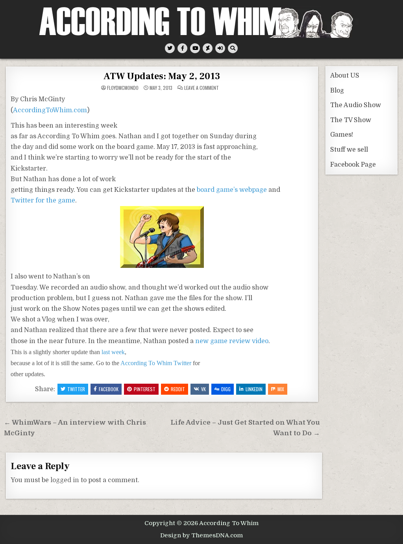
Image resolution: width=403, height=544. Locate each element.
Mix (280, 389)
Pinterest (144, 389)
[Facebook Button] (182, 48)
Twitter (76, 389)
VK (203, 389)
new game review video (231, 341)
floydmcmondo (123, 87)
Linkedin (254, 389)
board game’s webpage (232, 189)
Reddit (178, 389)
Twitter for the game (43, 200)
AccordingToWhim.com (50, 110)
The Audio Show (355, 105)
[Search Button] (233, 48)
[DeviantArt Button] (208, 48)
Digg (226, 389)
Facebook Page (353, 164)
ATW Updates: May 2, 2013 (162, 76)
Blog (337, 90)
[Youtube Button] (195, 48)
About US (344, 75)
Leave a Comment (201, 87)
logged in (64, 480)
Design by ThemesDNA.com (201, 535)
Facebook (108, 389)
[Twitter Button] (170, 48)
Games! (341, 134)
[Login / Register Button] (220, 48)
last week (113, 352)
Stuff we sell (349, 149)
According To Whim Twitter (155, 363)
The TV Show (350, 120)
